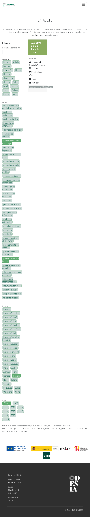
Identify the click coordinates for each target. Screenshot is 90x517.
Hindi (5, 380)
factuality (7, 200)
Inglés (5, 368)
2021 (13, 407)
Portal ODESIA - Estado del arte (14, 481)
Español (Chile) (9, 321)
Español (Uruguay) (10, 364)
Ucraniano (7, 392)
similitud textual (10, 289)
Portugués (7, 388)
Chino (17, 392)
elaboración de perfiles (9, 170)
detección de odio (11, 161)
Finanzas (6, 74)
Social (5, 90)
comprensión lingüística (8, 149)
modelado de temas (11, 226)
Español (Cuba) (9, 333)
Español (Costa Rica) (11, 329)
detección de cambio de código (11, 142)
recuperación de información (9, 214)
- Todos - (6, 403)
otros (15, 94)
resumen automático (12, 285)
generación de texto (11, 204)
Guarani (16, 376)
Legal (5, 86)
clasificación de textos (12, 130)
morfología (7, 230)
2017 (20, 411)
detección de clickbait (8, 135)
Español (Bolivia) (10, 317)
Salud (15, 82)
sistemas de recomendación (8, 280)
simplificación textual (12, 293)
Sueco (17, 388)
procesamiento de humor (10, 260)
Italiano (14, 380)
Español (6, 309)
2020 (20, 407)
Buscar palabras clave (11, 47)
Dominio (5, 59)
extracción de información (8, 188)
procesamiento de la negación (11, 266)
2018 (13, 411)
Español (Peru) (9, 356)
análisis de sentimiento (7, 113)
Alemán (6, 372)
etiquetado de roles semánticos (11, 181)
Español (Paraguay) (11, 352)
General (6, 82)
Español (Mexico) (10, 348)
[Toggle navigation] (83, 4)
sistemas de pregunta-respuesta (12, 273)
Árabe (14, 368)
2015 (13, 415)
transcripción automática (8, 124)
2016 (5, 415)
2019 (5, 411)
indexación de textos (12, 208)
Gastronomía (8, 78)
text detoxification (10, 297)
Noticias (14, 86)
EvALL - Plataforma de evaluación (14, 490)
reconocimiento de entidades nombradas (11, 106)
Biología (6, 62)
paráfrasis (7, 234)
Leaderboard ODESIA (13, 499)
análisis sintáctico (10, 119)
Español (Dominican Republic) (11, 338)
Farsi (15, 372)
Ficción (18, 70)
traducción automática (7, 220)
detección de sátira (11, 165)
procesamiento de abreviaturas (10, 239)
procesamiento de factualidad (10, 253)
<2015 (6, 419)
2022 (5, 407)
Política (6, 94)
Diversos (6, 66)
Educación (7, 70)
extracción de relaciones (8, 195)
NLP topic (6, 102)
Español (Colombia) (11, 325)
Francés (6, 376)
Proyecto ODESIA (15, 475)
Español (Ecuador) (10, 344)
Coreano (6, 384)
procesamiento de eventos (10, 246)
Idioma (5, 306)
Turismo (15, 90)
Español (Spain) (9, 360)
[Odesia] (10, 4)
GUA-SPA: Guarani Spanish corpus (35, 47)
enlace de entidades (11, 176)
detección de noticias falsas (11, 155)
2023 (16, 403)
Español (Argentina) (11, 313)
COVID (16, 62)
